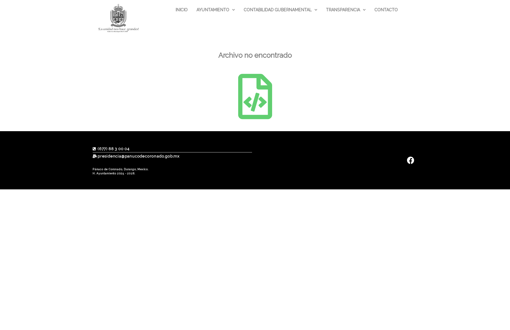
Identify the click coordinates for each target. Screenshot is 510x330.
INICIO (182, 9)
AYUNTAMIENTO (213, 9)
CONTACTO (386, 9)
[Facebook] (410, 160)
